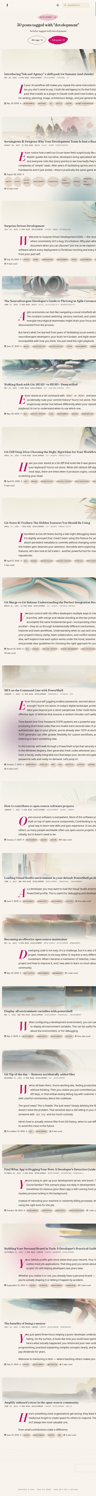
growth (71, 810)
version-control (56, 388)
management (75, 943)
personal (61, 78)
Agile (37, 145)
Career (40, 1252)
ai (68, 78)
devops (54, 456)
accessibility (52, 305)
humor (55, 229)
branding (57, 1252)
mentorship (66, 1327)
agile (44, 145)
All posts (58, 40)
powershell (53, 694)
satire (48, 229)
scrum (51, 145)
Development (36, 78)
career (48, 1252)
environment (76, 881)
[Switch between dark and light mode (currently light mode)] (58, 5)
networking (66, 1173)
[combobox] (76, 5)
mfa (71, 694)
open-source (49, 943)
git (45, 388)
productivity (64, 456)
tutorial (64, 694)
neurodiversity (68, 305)
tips (68, 388)
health (69, 1406)
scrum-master (61, 145)
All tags (37, 40)
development (49, 78)
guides (63, 810)
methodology (65, 229)
